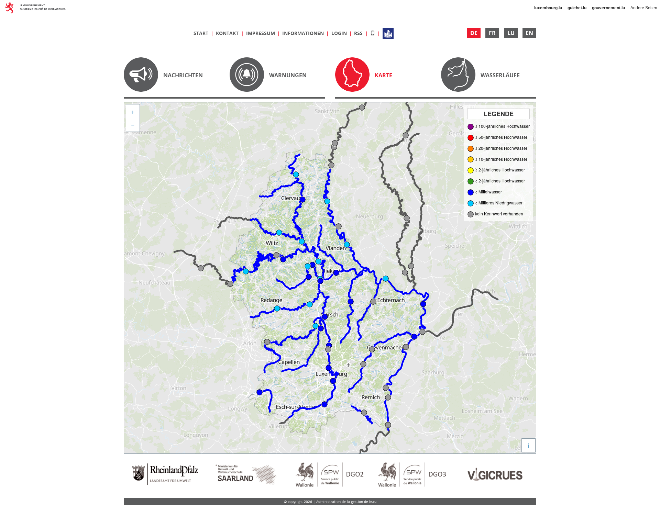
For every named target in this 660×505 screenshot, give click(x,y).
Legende (499, 113)
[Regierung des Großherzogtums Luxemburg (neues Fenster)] (38, 8)
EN (529, 33)
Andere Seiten (643, 7)
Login (339, 33)
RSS (359, 33)
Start (202, 33)
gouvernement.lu (608, 7)
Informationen (303, 33)
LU (511, 33)
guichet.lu (577, 7)
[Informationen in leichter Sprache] (388, 33)
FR (492, 33)
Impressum (261, 33)
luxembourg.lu (548, 7)
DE (473, 33)
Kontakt (228, 33)
